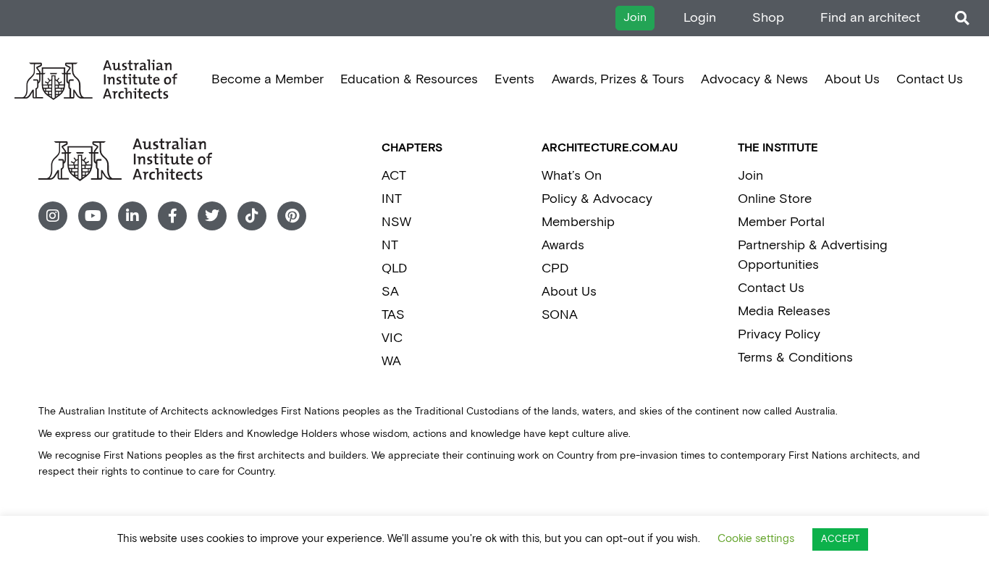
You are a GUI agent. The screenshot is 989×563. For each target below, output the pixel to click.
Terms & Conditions (795, 357)
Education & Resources (409, 79)
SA (390, 291)
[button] (962, 18)
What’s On (572, 175)
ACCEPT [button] (840, 539)
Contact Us (929, 79)
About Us (852, 79)
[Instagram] (52, 215)
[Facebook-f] (172, 215)
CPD (555, 268)
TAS (393, 314)
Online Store (775, 199)
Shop (768, 17)
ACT (394, 175)
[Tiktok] (251, 215)
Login (699, 17)
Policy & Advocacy (597, 199)
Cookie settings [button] (755, 539)
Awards (563, 245)
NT (390, 245)
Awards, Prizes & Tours (618, 79)
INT (392, 199)
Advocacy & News (754, 79)
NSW (396, 222)
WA (391, 361)
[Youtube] (92, 215)
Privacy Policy (779, 334)
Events (514, 79)
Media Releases (784, 311)
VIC (392, 338)
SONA (560, 314)
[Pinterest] (291, 215)
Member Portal (781, 222)
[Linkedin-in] (132, 215)
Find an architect (870, 17)
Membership (578, 222)
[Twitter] (212, 215)
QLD (394, 268)
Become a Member (267, 79)
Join (750, 175)
